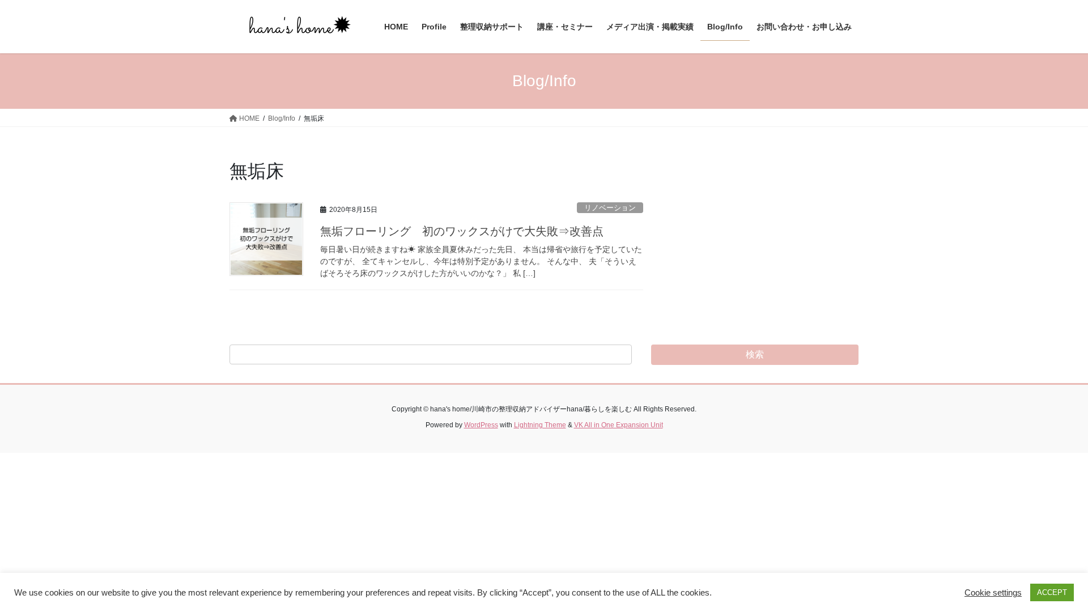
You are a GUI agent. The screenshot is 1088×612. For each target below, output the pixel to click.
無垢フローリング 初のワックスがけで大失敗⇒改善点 (462, 231)
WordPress (481, 425)
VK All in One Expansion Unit (618, 425)
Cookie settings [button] (993, 592)
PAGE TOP (1053, 584)
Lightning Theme (540, 425)
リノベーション (610, 207)
